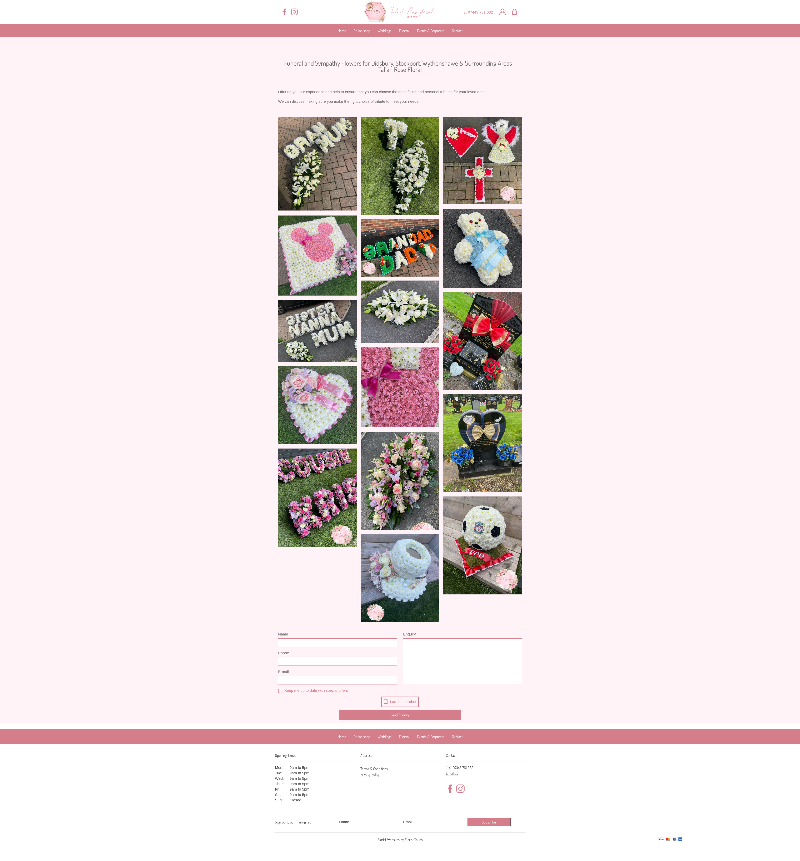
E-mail (283, 672)
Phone (283, 653)
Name (283, 634)
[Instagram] (294, 12)
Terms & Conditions (374, 768)
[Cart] (517, 12)
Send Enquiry (400, 715)
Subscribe (489, 822)
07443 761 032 (480, 12)
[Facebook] (284, 12)
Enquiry (409, 634)
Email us (452, 773)
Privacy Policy (370, 774)
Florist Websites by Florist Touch (400, 839)
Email (407, 822)
